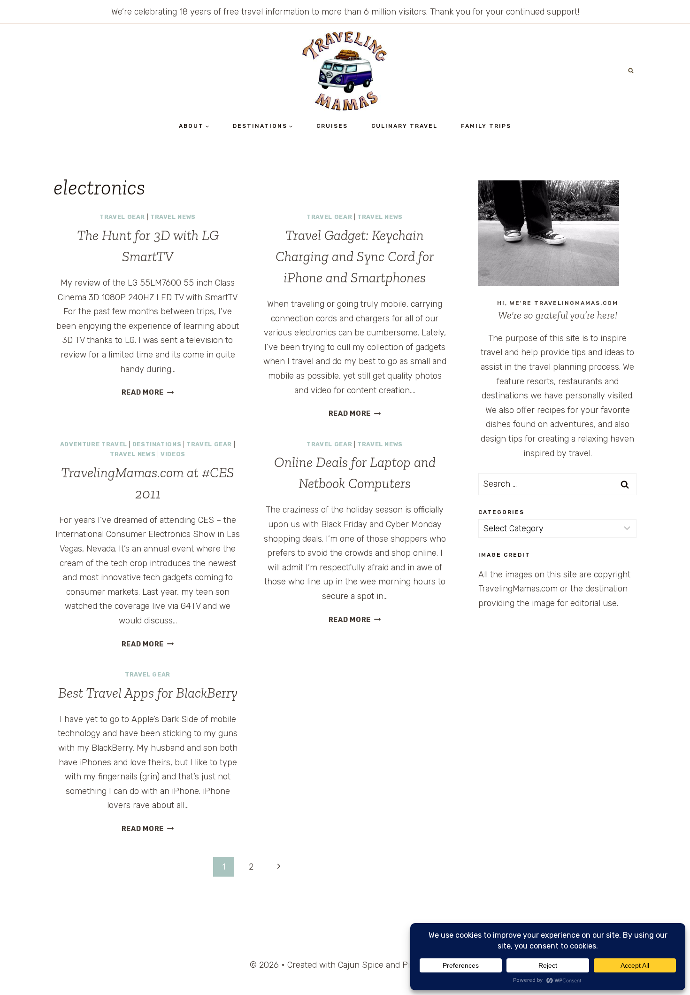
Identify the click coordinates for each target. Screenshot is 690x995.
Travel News (173, 216)
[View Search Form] (630, 71)
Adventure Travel (93, 444)
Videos (173, 454)
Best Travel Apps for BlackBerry (148, 692)
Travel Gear (122, 216)
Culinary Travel (404, 126)
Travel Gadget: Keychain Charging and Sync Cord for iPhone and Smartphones (355, 256)
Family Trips (486, 126)
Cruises (332, 126)
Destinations (157, 444)
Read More (148, 392)
